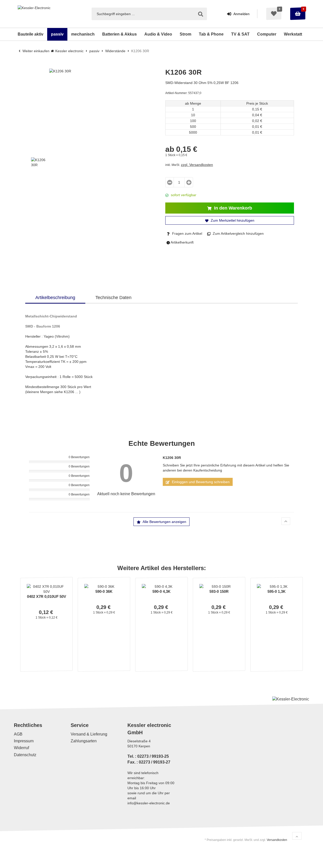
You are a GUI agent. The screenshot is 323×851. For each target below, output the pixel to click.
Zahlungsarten (84, 741)
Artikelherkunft (182, 242)
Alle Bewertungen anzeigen (164, 522)
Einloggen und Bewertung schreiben (200, 482)
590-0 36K (104, 591)
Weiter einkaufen (35, 51)
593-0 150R (219, 591)
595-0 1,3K (276, 591)
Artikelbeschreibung (55, 297)
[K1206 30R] (93, 113)
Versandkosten (277, 840)
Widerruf (21, 748)
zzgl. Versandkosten (197, 165)
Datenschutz (25, 755)
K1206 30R (172, 458)
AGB (18, 734)
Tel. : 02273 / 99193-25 (148, 756)
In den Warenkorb (232, 208)
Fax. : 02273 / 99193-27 (148, 762)
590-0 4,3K (161, 591)
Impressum (24, 741)
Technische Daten (113, 297)
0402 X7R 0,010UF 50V (46, 596)
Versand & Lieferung (89, 734)
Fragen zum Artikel (186, 233)
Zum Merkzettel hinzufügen (232, 220)
